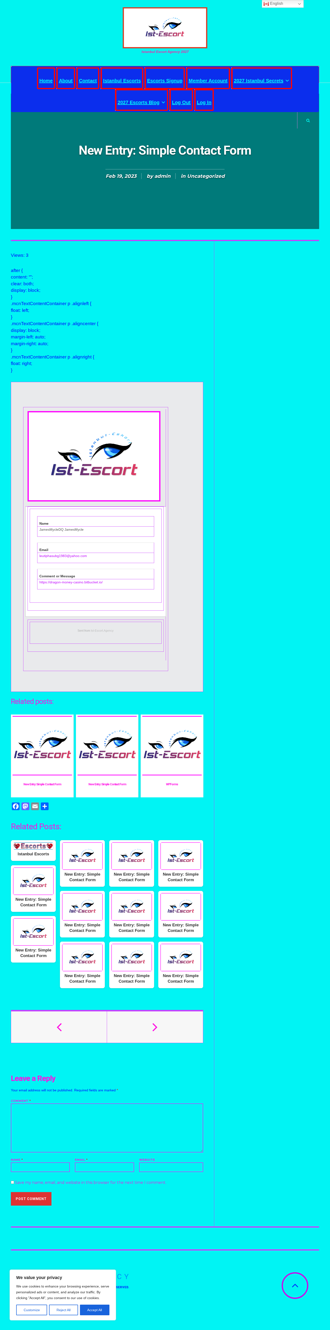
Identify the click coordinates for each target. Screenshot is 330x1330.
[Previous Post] (59, 1027)
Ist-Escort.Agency (102, 630)
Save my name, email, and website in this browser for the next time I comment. (90, 1182)
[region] (63, 1295)
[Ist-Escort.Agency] (165, 27)
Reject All (64, 1310)
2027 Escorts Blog (138, 102)
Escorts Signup (164, 80)
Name (17, 1159)
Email (81, 1159)
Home (46, 80)
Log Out (181, 102)
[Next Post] (155, 1027)
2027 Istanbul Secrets (258, 80)
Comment (21, 1101)
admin (162, 176)
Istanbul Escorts (122, 80)
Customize (32, 1310)
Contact (88, 80)
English (276, 3)
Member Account (208, 80)
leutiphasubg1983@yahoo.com (63, 556)
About (66, 80)
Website (147, 1159)
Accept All (94, 1310)
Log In (204, 102)
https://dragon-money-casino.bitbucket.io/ (71, 582)
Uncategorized (206, 176)
